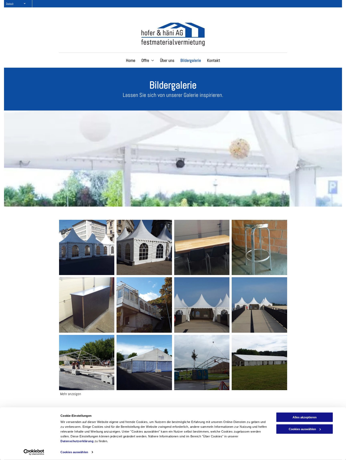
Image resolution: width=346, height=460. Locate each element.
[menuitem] (130, 60)
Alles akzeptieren (305, 417)
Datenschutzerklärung (77, 441)
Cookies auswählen (74, 452)
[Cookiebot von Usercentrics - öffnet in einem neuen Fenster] (33, 452)
